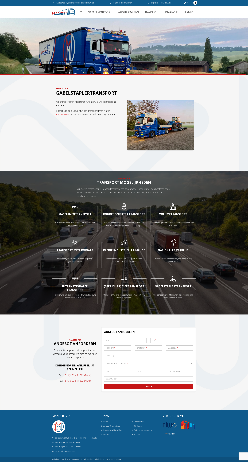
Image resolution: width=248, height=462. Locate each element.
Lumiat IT (119, 459)
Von (108, 340)
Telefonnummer (175, 371)
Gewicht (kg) (112, 356)
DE (188, 2)
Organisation (139, 421)
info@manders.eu (68, 451)
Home (105, 421)
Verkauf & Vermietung (99, 12)
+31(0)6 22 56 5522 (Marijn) (160, 3)
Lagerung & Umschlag (112, 430)
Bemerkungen (111, 379)
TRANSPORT (150, 12)
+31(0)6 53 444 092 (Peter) (122, 3)
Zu (154, 340)
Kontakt (137, 434)
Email (139, 371)
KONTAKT (188, 12)
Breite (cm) (142, 348)
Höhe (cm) (110, 348)
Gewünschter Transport (117, 363)
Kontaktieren (62, 114)
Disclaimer (138, 426)
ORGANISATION (171, 12)
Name (109, 371)
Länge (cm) (173, 348)
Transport (107, 434)
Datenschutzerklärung (143, 430)
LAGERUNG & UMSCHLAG (128, 12)
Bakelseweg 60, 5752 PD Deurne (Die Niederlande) (75, 3)
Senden (148, 386)
